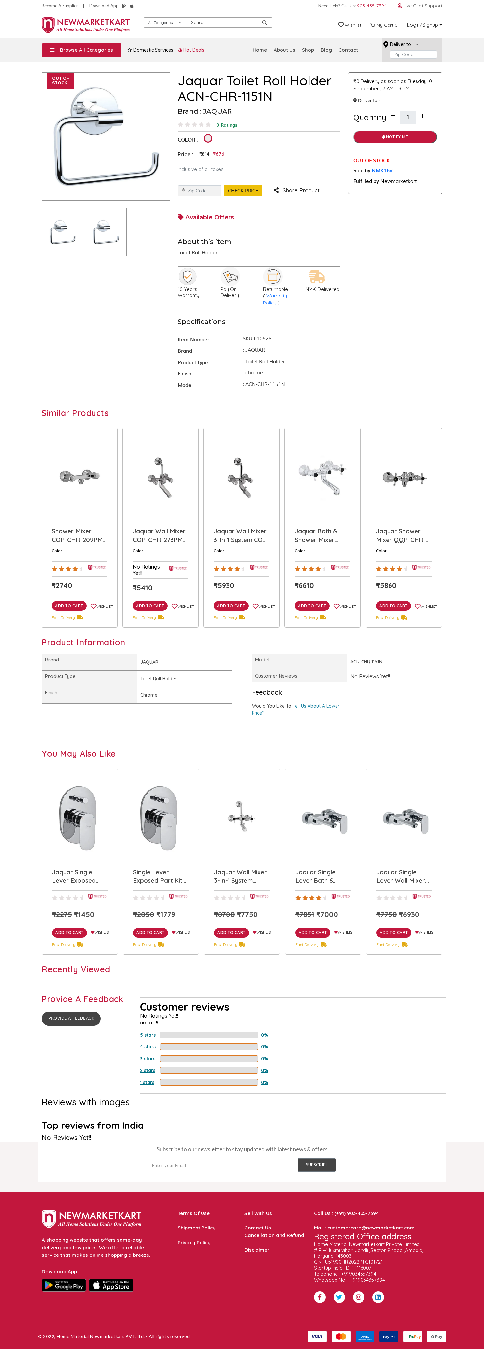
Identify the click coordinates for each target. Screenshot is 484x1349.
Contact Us (257, 1228)
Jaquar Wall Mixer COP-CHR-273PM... (79, 535)
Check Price (243, 191)
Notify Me (397, 136)
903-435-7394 (372, 6)
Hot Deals (193, 50)
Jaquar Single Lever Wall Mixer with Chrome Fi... (319, 876)
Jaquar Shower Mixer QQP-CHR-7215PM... (320, 535)
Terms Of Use (194, 1213)
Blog (326, 50)
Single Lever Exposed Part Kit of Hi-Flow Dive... (77, 876)
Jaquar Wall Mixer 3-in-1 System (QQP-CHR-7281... (159, 876)
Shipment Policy (197, 1228)
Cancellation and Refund (274, 1235)
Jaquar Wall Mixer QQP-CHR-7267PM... (402, 535)
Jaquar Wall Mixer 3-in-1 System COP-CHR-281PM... (160, 535)
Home (260, 50)
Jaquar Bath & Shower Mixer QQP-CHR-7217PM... (235, 535)
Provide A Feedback (71, 1018)
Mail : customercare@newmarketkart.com (364, 1228)
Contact (348, 50)
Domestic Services (152, 50)
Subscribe (317, 1164)
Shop (308, 50)
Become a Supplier (60, 5)
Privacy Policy (194, 1242)
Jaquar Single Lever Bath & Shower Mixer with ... (241, 876)
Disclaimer (256, 1250)
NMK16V (382, 170)
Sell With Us (258, 1213)
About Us (284, 50)
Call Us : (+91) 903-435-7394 (346, 1213)
